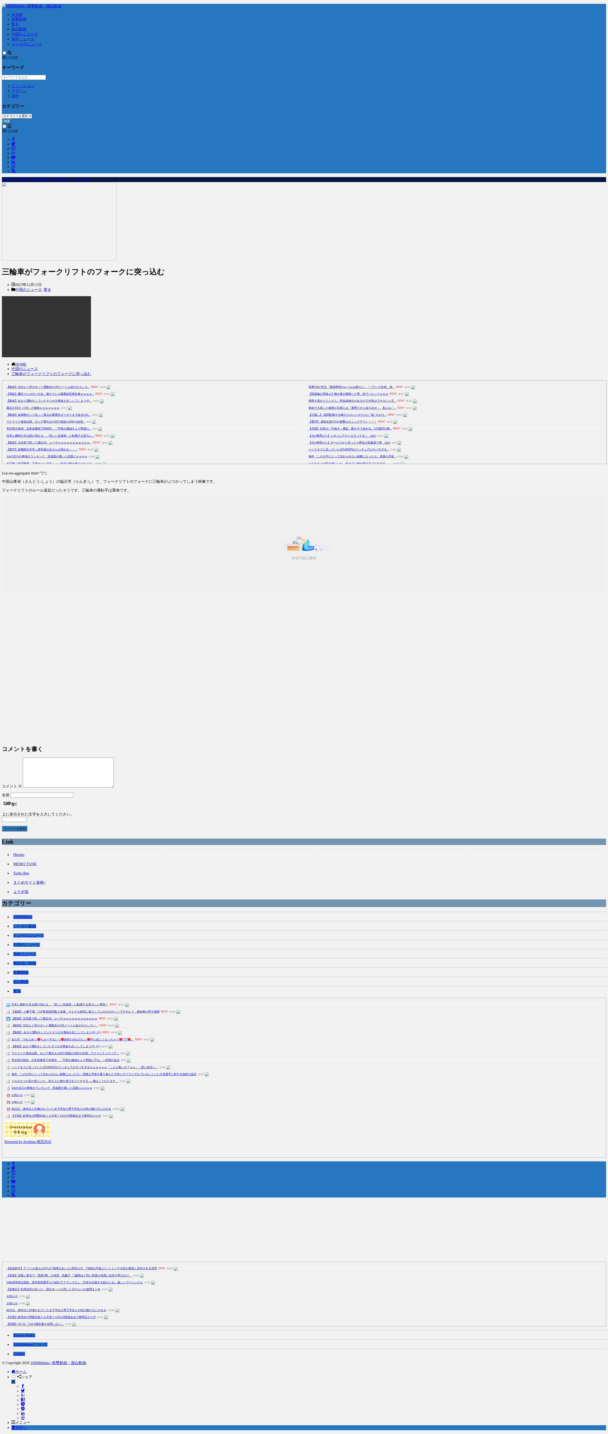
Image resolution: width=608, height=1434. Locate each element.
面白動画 (19, 29)
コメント (12, 786)
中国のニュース (24, 34)
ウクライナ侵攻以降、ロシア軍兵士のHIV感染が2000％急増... (45, 421)
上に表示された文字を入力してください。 (38, 814)
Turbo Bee (21, 873)
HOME (17, 15)
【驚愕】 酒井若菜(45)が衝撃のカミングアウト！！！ (343, 421)
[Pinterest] (23, 1418)
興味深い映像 (24, 963)
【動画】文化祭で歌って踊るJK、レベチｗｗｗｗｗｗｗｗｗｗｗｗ (54, 1018)
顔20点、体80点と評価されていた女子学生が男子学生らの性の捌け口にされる (61, 1109)
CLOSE (12, 58)
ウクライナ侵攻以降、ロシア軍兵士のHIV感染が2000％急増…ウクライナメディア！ (65, 1053)
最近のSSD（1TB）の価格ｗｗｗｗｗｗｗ (33, 408)
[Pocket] (23, 1404)
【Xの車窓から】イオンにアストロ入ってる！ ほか (342, 435)
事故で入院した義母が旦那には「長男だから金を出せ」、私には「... (352, 408)
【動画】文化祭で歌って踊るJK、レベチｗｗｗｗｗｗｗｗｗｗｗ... (49, 442)
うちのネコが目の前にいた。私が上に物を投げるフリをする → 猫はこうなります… (64, 1081)
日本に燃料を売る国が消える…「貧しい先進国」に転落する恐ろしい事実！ (59, 1004)
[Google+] (23, 1395)
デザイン (19, 91)
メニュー (22, 1422)
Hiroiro (18, 855)
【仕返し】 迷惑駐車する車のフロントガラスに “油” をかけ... (347, 414)
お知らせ (17, 1095)
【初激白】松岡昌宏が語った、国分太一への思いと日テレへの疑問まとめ (53, 1289)
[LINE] (23, 1409)
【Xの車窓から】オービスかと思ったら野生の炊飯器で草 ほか (349, 442)
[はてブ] (23, 1400)
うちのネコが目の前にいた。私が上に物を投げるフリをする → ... (350, 463)
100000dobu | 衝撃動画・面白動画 (58, 1363)
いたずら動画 (24, 926)
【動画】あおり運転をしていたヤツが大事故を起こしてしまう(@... (49, 400)
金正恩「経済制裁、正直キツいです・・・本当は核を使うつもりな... (50, 463)
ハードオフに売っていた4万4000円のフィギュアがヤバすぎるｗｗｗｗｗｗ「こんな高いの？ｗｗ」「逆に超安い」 (84, 1067)
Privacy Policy (24, 1335)
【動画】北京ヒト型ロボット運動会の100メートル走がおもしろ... (48, 387)
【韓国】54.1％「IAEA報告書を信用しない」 (35, 1324)
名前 (6, 795)
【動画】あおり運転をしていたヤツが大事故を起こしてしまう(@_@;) (55, 1046)
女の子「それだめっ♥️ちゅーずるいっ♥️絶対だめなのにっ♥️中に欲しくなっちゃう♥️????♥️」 (72, 1039)
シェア (26, 1377)
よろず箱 (20, 892)
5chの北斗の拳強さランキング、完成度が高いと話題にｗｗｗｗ (46, 456)
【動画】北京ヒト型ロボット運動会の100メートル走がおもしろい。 (54, 1025)
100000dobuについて (30, 1344)
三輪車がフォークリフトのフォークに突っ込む (51, 374)
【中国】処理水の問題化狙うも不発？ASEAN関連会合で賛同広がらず (56, 1115)
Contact (19, 1354)
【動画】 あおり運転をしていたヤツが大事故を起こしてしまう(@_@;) (56, 1032)
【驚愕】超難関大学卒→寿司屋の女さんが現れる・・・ (42, 449)
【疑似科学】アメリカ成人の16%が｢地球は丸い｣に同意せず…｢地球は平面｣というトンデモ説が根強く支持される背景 (81, 1268)
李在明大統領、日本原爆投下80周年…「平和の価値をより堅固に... (48, 428)
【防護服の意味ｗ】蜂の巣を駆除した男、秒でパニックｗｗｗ (348, 394)
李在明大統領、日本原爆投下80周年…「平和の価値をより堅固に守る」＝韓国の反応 (65, 1060)
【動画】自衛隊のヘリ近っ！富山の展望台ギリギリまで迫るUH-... (48, 414)
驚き (15, 24)
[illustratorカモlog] (27, 1137)
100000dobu (22, 917)
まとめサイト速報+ (29, 882)
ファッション (22, 86)
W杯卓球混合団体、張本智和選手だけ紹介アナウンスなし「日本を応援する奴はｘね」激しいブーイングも (74, 1282)
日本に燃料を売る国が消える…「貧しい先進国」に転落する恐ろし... (50, 435)
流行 (15, 96)
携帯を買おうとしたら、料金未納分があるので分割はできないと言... (352, 400)
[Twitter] (23, 1391)
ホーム (21, 1372)
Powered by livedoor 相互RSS (28, 1142)
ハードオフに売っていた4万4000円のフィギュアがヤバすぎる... (349, 449)
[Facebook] (23, 1386)
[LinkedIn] (23, 1413)
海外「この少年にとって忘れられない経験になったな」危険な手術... (352, 456)
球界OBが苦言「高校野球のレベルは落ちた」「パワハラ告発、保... (351, 387)
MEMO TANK (25, 864)
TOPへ (20, 1427)
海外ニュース (22, 39)
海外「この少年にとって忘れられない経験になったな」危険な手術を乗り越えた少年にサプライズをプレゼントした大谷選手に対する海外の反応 (104, 1074)
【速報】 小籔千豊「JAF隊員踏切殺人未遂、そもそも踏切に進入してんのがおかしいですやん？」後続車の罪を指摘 (85, 1011)
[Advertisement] (144, 669)
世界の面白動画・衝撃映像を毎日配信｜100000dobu (45, 179)
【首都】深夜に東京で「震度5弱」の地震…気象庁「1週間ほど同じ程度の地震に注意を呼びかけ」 (69, 1275)
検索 (7, 121)
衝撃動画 (19, 19)
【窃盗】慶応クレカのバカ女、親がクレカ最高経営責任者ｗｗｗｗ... (50, 394)
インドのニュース (26, 44)
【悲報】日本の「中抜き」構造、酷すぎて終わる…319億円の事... (350, 428)
